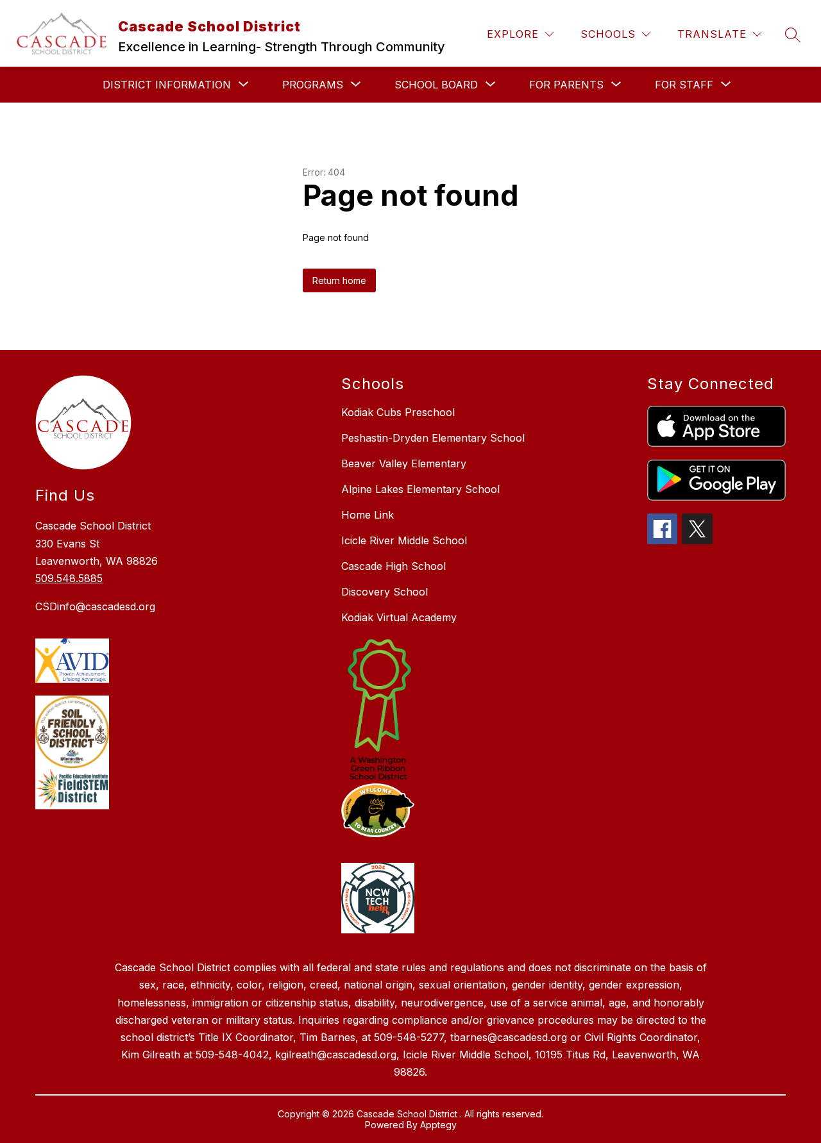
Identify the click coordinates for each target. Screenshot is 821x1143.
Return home (339, 280)
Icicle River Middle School (404, 540)
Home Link (367, 514)
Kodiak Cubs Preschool (398, 412)
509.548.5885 (69, 578)
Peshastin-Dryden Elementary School (433, 437)
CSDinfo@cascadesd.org (95, 606)
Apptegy (438, 1124)
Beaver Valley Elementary (403, 463)
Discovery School (384, 591)
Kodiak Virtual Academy (399, 617)
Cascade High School (393, 566)
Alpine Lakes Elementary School (420, 489)
